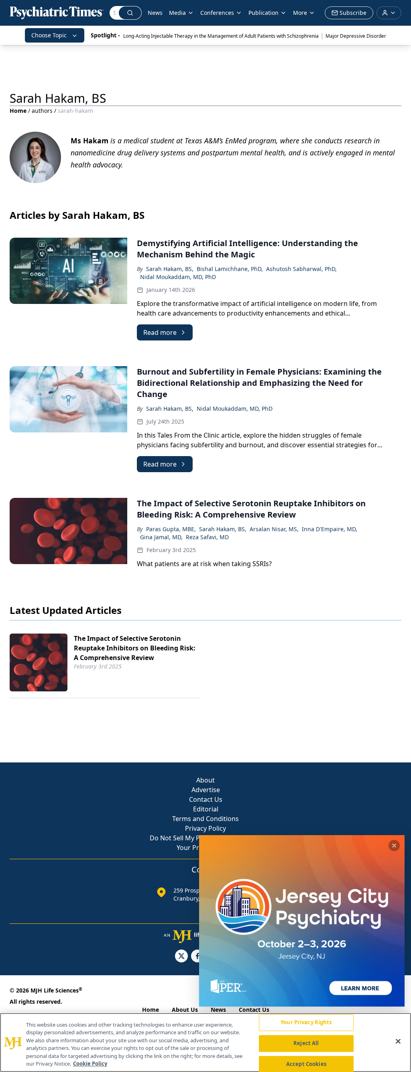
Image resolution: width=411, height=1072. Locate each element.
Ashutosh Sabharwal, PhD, (301, 269)
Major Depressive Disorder (356, 36)
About (205, 780)
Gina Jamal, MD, (161, 537)
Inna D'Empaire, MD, (329, 529)
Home (18, 110)
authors (42, 110)
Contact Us (205, 799)
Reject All (306, 1043)
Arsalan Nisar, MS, (274, 529)
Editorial (205, 809)
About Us (185, 1009)
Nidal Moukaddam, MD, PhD (178, 277)
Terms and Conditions (205, 818)
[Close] (398, 1041)
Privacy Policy (205, 828)
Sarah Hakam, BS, (169, 269)
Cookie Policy (90, 1063)
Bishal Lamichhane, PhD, (230, 269)
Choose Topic (49, 35)
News (155, 12)
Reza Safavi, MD (207, 537)
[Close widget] (394, 845)
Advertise (205, 789)
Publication (263, 12)
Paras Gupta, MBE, (171, 529)
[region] (205, 1042)
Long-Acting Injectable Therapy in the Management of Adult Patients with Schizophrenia (221, 36)
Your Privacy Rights (306, 1022)
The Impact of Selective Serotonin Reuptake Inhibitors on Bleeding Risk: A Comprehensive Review (134, 648)
